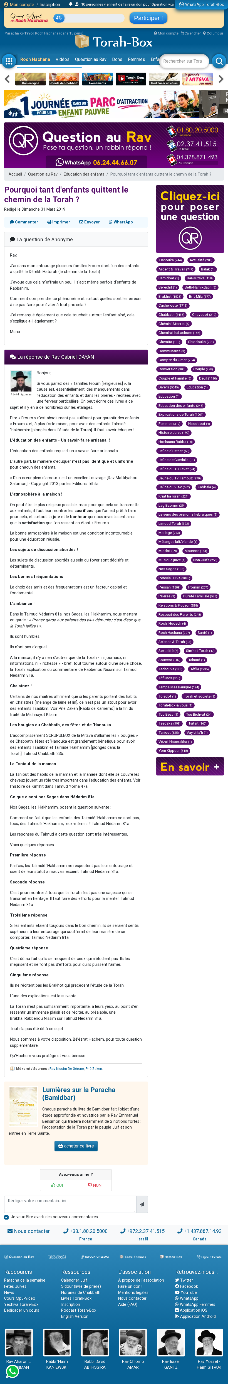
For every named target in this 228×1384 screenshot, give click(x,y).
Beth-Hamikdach (200, 287)
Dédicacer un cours (21, 1310)
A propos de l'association (141, 1280)
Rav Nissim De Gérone (66, 1069)
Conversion (171, 369)
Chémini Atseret (174, 323)
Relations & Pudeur (178, 605)
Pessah (169, 587)
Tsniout (168, 732)
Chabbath (171, 314)
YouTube (188, 1292)
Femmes (136, 59)
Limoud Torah (173, 523)
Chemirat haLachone (179, 332)
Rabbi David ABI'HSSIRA (95, 1364)
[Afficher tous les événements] (71, 4)
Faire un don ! (130, 1286)
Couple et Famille (174, 378)
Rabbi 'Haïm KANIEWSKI (57, 1364)
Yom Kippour (173, 750)
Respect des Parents (179, 614)
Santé (205, 632)
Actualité (201, 260)
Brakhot (169, 296)
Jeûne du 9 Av (174, 487)
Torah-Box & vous (175, 705)
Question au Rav (90, 59)
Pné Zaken (94, 1069)
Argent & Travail (175, 269)
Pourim (198, 587)
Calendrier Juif (74, 1280)
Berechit (167, 287)
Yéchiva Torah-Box (21, 1304)
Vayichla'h (197, 732)
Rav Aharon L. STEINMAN (18, 1364)
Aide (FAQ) (127, 1304)
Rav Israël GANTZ (171, 1364)
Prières (166, 596)
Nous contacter (32, 1231)
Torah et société (199, 696)
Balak (208, 269)
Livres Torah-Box (76, 1298)
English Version (74, 1316)
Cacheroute (172, 305)
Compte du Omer (176, 360)
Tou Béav (168, 714)
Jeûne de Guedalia (176, 459)
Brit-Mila (200, 296)
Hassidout (199, 423)
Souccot (169, 659)
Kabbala (207, 487)
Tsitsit (197, 723)
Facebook (188, 1286)
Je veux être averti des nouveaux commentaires (54, 1217)
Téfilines (169, 678)
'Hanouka (170, 260)
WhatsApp (189, 1298)
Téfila (199, 669)
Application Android (197, 1316)
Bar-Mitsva (200, 278)
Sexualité (168, 650)
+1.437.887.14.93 (203, 1231)
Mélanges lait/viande (177, 541)
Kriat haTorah (173, 496)
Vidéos (63, 59)
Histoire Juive (173, 432)
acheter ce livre (78, 1146)
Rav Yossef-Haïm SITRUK (209, 1364)
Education (197, 387)
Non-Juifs (205, 560)
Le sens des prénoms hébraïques (187, 514)
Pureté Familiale (200, 596)
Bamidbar (168, 278)
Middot (167, 550)
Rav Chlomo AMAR (133, 1364)
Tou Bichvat (199, 714)
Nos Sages (171, 569)
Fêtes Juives (15, 1286)
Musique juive (171, 560)
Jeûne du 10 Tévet (176, 469)
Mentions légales (133, 1292)
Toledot (167, 696)
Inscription (49, 4)
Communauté (171, 351)
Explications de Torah (181, 414)
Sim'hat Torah (200, 650)
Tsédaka (169, 723)
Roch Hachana (35, 59)
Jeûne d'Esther (173, 451)
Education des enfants (84, 174)
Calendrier (192, 33)
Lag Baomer (171, 505)
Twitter (186, 1280)
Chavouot (204, 314)
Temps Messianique (178, 687)
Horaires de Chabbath (80, 1292)
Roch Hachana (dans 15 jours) (59, 33)
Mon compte (21, 4)
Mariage (169, 532)
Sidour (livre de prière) (81, 1286)
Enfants (158, 59)
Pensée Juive (174, 578)
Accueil (15, 174)
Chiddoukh (201, 341)
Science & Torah (174, 641)
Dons (117, 59)
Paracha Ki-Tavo (18, 33)
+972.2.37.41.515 (146, 1231)
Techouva (170, 669)
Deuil (208, 378)
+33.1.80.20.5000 (89, 1231)
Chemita (169, 341)
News (9, 1292)
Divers (168, 387)
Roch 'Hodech (172, 623)
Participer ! (148, 17)
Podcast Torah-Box (78, 1310)
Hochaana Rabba (175, 441)
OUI (59, 1185)
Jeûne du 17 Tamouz (179, 478)
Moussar (196, 550)
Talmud (196, 659)
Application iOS (193, 1310)
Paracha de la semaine (24, 1280)
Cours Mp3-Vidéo (19, 1298)
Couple (203, 369)
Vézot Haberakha (175, 741)
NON (96, 1185)
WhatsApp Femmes (197, 1304)
